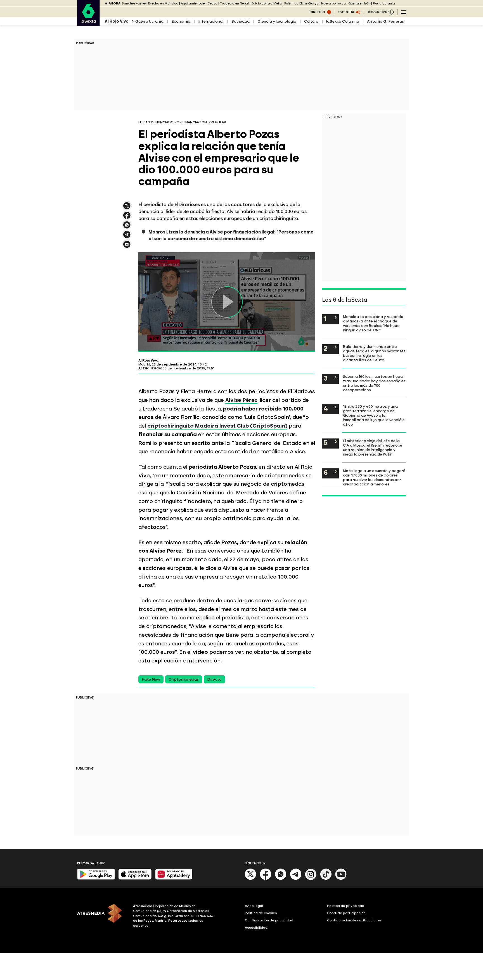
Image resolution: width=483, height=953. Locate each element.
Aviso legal (254, 906)
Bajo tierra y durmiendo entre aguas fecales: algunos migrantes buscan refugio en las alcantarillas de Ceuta (374, 353)
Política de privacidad (345, 906)
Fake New (151, 679)
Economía (180, 21)
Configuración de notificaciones (354, 920)
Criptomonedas (184, 679)
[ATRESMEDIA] (101, 917)
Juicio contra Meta (266, 3)
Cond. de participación (346, 913)
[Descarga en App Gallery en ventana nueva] (174, 878)
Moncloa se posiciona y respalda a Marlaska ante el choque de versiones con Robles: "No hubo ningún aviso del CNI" (373, 323)
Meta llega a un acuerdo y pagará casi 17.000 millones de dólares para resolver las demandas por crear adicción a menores (374, 477)
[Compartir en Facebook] (127, 217)
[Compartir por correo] (127, 246)
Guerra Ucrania (149, 21)
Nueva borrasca (333, 3)
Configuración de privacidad (269, 920)
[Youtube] (341, 878)
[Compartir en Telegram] (127, 237)
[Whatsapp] (281, 878)
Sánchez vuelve (134, 3)
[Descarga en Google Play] (96, 878)
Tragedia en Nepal (234, 3)
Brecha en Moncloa (163, 3)
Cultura (311, 21)
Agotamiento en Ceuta (199, 3)
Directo (214, 679)
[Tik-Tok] (326, 878)
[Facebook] (265, 878)
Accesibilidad (256, 928)
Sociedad (240, 21)
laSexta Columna (342, 21)
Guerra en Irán (359, 3)
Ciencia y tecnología (276, 21)
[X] (127, 208)
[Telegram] (296, 878)
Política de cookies (261, 913)
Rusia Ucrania (384, 3)
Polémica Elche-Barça (301, 3)
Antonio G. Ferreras (385, 21)
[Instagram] (311, 878)
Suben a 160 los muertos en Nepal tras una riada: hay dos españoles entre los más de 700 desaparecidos (374, 383)
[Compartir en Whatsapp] (127, 227)
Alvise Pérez (241, 400)
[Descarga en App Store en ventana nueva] (135, 878)
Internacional (210, 21)
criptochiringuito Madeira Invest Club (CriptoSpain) (217, 426)
